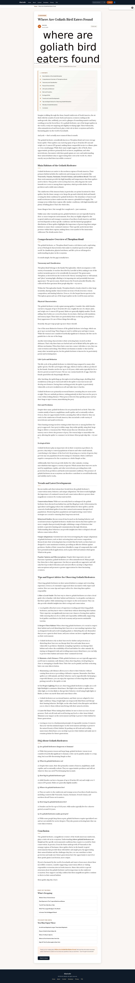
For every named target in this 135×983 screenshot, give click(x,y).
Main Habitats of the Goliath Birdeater (52, 76)
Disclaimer (45, 2)
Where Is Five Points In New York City (49, 938)
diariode (22, 2)
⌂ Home (110, 2)
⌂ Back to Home (43, 958)
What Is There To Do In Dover (47, 897)
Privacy (52, 2)
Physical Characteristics (48, 85)
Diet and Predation (47, 92)
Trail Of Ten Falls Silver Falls (47, 905)
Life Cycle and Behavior (48, 89)
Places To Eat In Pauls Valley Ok (47, 931)
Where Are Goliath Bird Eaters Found (65, 949)
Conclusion (45, 108)
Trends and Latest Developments (50, 98)
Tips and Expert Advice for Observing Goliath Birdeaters (56, 101)
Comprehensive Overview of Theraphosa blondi (54, 79)
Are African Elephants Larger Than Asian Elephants (53, 927)
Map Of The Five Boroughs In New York (49, 942)
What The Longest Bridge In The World (49, 908)
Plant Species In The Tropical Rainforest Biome (52, 901)
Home (29, 2)
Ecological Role (46, 95)
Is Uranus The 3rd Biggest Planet (48, 912)
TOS (57, 2)
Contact (39, 2)
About (34, 2)
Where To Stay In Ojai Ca (45, 935)
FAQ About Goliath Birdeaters (50, 104)
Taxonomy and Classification (49, 82)
